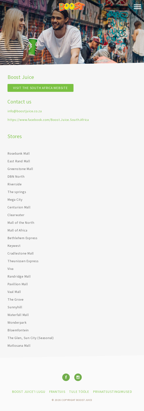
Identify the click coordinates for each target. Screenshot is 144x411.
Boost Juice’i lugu (28, 391)
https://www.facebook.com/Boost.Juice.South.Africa (48, 120)
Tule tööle (79, 391)
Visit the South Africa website (40, 88)
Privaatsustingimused (112, 391)
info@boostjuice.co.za (25, 111)
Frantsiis (57, 391)
